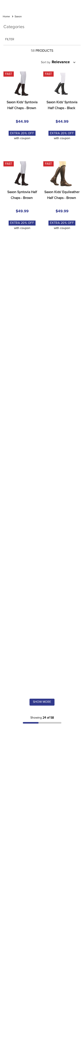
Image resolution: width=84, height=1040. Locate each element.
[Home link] (6, 16)
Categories (13, 27)
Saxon (18, 16)
